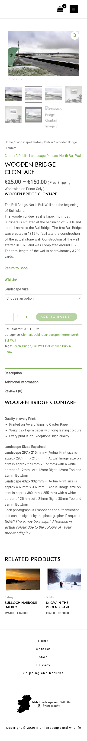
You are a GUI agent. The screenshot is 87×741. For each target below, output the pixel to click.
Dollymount (53, 346)
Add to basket (57, 316)
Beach (17, 346)
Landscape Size (17, 289)
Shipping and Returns (43, 673)
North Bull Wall (70, 156)
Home (9, 142)
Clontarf (11, 156)
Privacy (43, 665)
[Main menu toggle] (74, 9)
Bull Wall (38, 346)
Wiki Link (11, 280)
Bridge (26, 346)
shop (43, 657)
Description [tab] (13, 373)
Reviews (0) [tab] (13, 391)
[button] (75, 35)
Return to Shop (17, 268)
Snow (8, 352)
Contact (43, 649)
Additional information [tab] (22, 382)
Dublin (48, 142)
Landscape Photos (29, 142)
